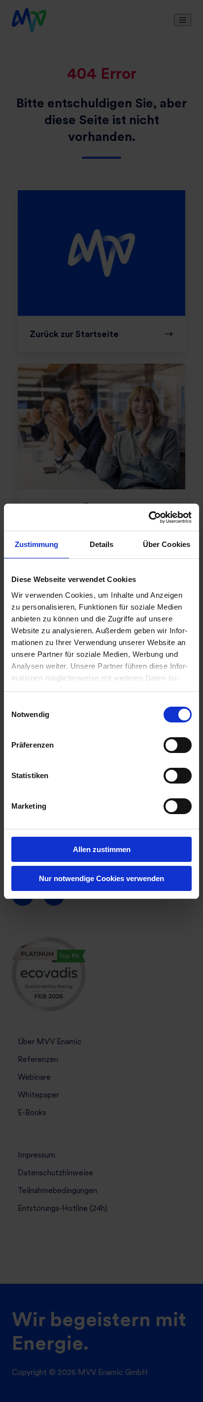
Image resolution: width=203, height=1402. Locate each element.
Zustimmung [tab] (37, 544)
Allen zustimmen (102, 849)
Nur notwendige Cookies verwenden (101, 878)
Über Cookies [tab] (166, 544)
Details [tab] (102, 544)
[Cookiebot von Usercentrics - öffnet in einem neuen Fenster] (148, 517)
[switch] (178, 745)
